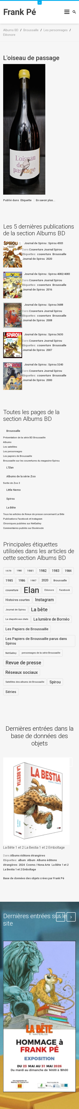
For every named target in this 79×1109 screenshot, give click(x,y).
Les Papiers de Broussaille (26, 629)
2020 (49, 258)
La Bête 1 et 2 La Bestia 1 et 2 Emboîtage (34, 847)
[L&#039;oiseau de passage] (24, 129)
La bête (39, 610)
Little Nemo (13, 489)
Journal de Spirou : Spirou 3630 (43, 334)
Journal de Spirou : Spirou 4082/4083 (47, 274)
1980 (19, 570)
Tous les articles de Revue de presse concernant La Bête (33, 514)
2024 (22, 864)
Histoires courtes (17, 600)
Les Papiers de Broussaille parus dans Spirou (36, 641)
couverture (44, 254)
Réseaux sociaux (21, 672)
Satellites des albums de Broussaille (24, 682)
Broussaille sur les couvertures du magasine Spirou (31, 460)
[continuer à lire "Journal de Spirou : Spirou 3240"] (12, 376)
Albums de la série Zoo (21, 476)
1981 (30, 570)
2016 (49, 289)
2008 (49, 320)
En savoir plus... (45, 200)
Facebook (64, 590)
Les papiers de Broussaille (17, 456)
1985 (9, 580)
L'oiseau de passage (31, 58)
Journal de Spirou (34, 258)
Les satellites (10, 446)
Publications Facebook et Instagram (22, 519)
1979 (8, 570)
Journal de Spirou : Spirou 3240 (43, 364)
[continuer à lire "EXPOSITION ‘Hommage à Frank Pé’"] (39, 1016)
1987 (33, 580)
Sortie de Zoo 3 (11, 483)
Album (31, 860)
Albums (7, 442)
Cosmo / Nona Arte (38, 864)
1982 (43, 571)
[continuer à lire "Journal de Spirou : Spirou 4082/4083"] (12, 285)
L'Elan (9, 467)
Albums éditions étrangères (27, 855)
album (22, 860)
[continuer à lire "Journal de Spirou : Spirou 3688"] (12, 315)
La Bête (11, 507)
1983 (55, 571)
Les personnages (12, 451)
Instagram (44, 599)
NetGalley (10, 652)
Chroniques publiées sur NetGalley (22, 523)
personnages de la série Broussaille (41, 652)
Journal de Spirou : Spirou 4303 (43, 243)
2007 (49, 350)
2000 (49, 380)
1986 (21, 580)
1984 (68, 571)
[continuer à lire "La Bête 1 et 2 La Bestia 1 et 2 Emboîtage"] (36, 801)
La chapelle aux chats (16, 619)
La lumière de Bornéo (51, 619)
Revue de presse (23, 663)
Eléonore (49, 590)
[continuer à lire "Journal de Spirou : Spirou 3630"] (12, 345)
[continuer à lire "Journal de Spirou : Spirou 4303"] (12, 254)
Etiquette (26, 200)
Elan (31, 590)
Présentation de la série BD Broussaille (24, 437)
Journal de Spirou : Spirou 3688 (43, 304)
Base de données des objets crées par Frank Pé (33, 878)
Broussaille (59, 254)
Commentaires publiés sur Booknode (23, 528)
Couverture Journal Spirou (45, 249)
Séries (10, 692)
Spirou (10, 498)
